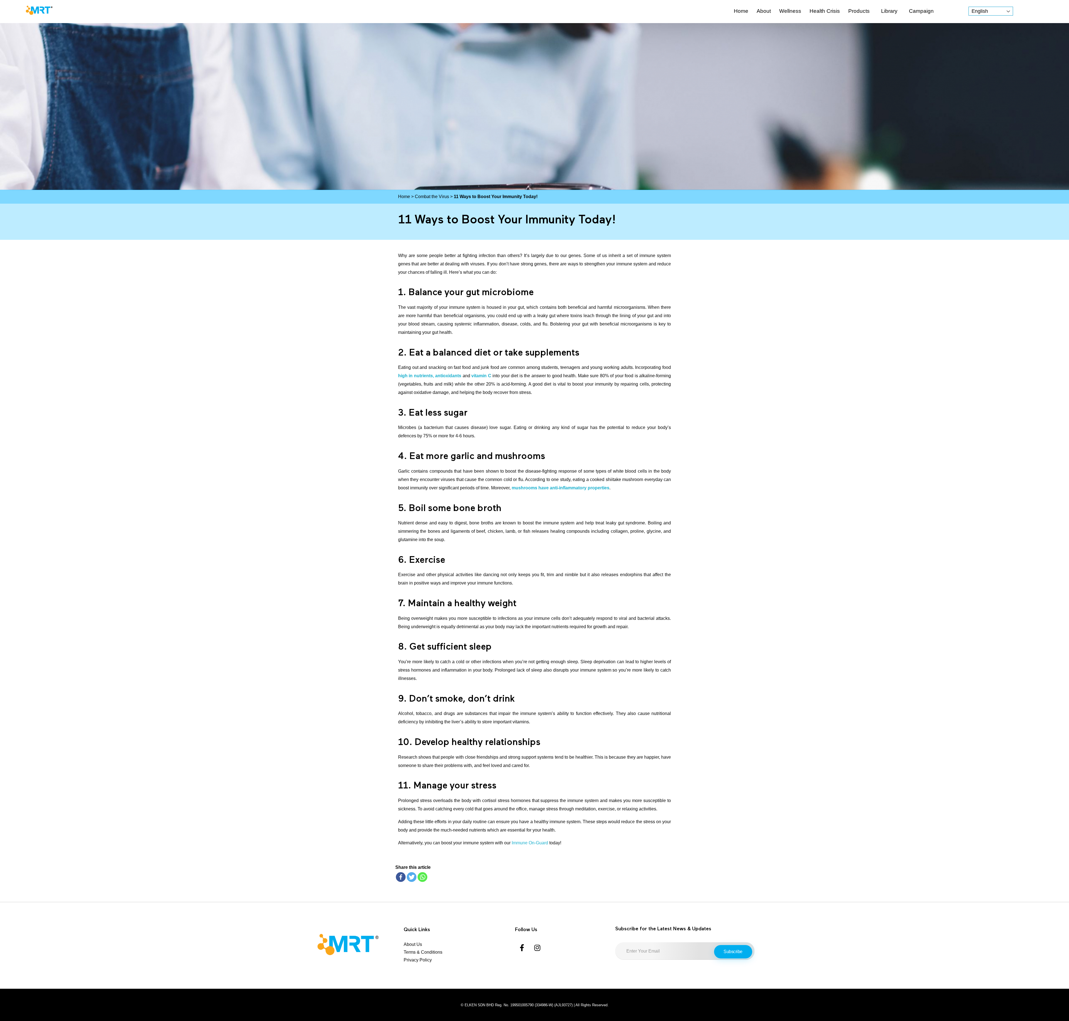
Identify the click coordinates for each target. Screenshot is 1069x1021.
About (764, 11)
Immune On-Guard (530, 842)
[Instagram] (537, 948)
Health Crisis (825, 11)
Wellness (790, 11)
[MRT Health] (39, 10)
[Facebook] (401, 877)
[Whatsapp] (422, 877)
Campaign (921, 11)
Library (889, 11)
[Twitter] (411, 877)
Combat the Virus (432, 196)
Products (859, 11)
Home (741, 11)
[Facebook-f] (522, 948)
